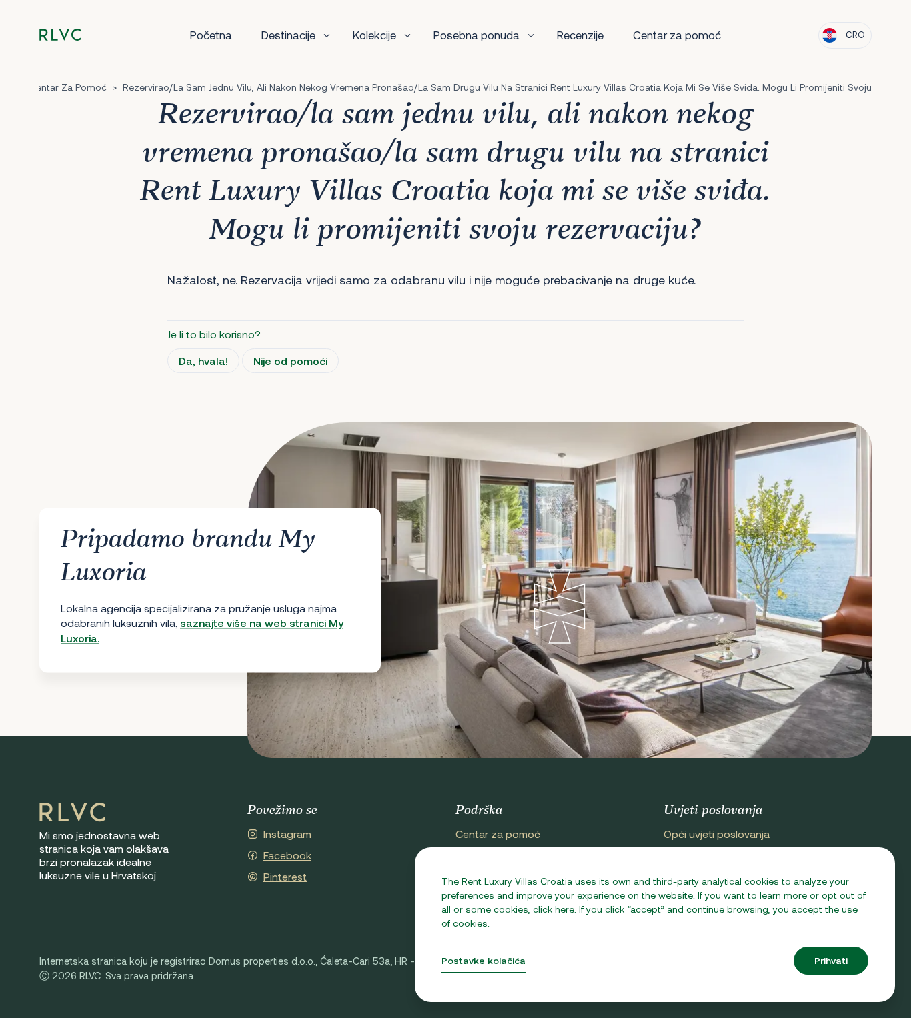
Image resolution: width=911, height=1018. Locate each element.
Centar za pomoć (677, 34)
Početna (211, 34)
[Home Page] (72, 813)
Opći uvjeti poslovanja (717, 833)
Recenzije (580, 34)
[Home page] (60, 35)
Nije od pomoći (290, 360)
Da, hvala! (203, 360)
